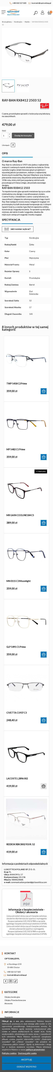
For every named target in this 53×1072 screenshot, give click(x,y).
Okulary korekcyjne (12, 997)
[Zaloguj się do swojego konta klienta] (42, 12)
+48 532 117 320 (19, 3)
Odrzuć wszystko (26, 1066)
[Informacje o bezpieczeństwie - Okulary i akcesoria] (27, 898)
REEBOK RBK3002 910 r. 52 (20, 844)
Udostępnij (13, 145)
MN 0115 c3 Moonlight (18, 581)
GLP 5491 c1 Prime (16, 647)
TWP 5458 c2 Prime (16, 383)
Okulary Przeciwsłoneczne (15, 1000)
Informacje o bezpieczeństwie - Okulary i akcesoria (26, 911)
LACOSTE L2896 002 (17, 778)
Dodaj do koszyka (23, 135)
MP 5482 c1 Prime (15, 449)
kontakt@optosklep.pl (41, 3)
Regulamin (9, 1017)
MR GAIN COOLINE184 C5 (20, 515)
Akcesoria (8, 1003)
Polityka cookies (9, 1053)
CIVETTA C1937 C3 (16, 712)
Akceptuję (26, 1059)
